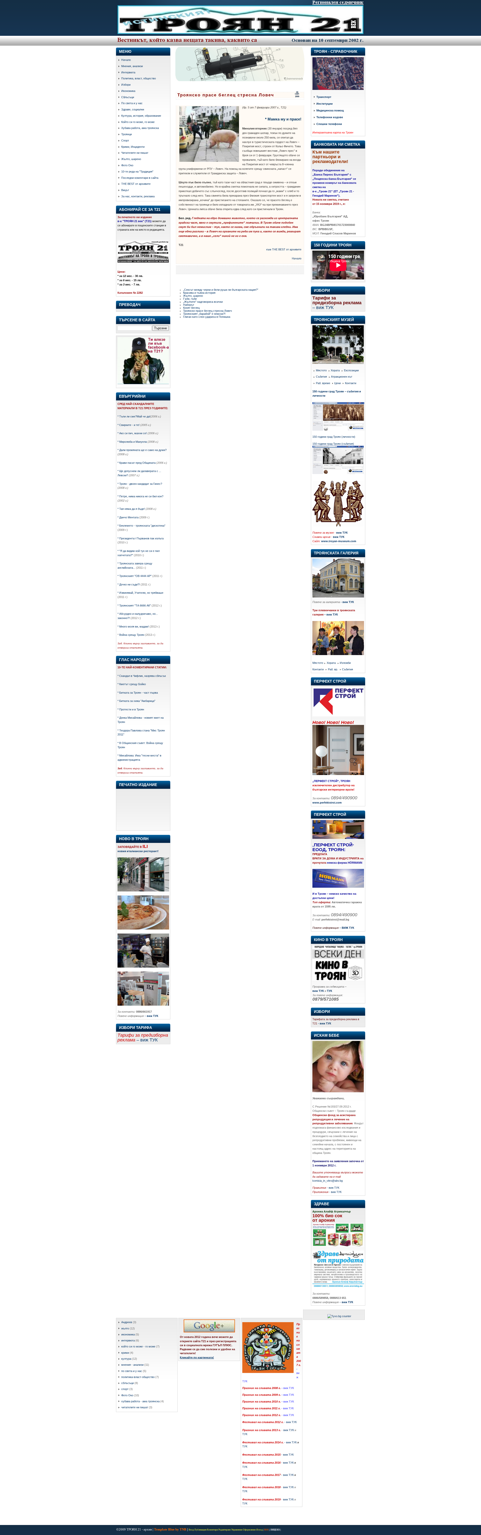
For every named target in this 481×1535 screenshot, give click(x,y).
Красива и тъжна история (199, 292)
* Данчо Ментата (128, 517)
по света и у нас (131, 1370)
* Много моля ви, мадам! (133, 626)
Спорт (125, 140)
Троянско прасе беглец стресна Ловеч (225, 95)
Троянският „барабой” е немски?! (204, 313)
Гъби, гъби (190, 298)
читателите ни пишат (134, 1407)
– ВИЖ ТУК (346, 927)
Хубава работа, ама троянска (140, 127)
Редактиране (224, 1529)
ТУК (244, 1434)
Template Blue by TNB (170, 1529)
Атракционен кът (341, 376)
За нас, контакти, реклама (138, 196)
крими (125, 1352)
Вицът (125, 190)
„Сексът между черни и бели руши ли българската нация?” (220, 289)
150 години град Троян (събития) (333, 443)
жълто (125, 1328)
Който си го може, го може (138, 121)
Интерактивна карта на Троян (332, 132)
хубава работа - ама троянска (140, 1401)
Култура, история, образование (141, 115)
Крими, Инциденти (133, 146)
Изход (259, 1529)
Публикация (200, 1529)
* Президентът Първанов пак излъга (140, 538)
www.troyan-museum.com (338, 541)
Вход (191, 1529)
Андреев (126, 1322)
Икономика (128, 90)
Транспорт (323, 96)
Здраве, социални (132, 109)
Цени (337, 383)
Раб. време (323, 383)
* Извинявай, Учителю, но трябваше (140, 592)
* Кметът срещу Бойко (131, 684)
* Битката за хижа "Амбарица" (136, 700)
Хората (335, 370)
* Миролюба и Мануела (132, 441)
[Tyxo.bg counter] (339, 1316)
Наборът (188, 304)
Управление (237, 1529)
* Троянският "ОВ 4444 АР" (134, 575)
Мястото (321, 370)
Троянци (126, 134)
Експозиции (351, 370)
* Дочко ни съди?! (128, 584)
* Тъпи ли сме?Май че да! (133, 416)
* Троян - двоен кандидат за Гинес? (139, 483)
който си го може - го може (138, 1346)
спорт (125, 1389)
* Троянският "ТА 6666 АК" (134, 605)
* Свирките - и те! (128, 424)
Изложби (345, 663)
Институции (324, 103)
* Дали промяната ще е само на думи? (142, 449)
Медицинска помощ (330, 110)
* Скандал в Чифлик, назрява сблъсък (141, 675)
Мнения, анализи (132, 66)
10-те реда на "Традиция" (137, 171)
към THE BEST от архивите (283, 249)
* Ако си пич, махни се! (132, 433)
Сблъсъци (127, 97)
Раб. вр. (333, 669)
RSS (266, 1529)
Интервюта (128, 72)
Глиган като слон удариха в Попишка (206, 316)
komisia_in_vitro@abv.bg (327, 1180)
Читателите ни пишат (134, 152)
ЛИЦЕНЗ (275, 1529)
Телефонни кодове (329, 117)
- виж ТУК (347, 601)
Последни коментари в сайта (139, 177)
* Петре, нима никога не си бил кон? (140, 496)
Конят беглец (191, 307)
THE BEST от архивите (136, 183)
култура (126, 1358)
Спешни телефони (329, 124)
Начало (126, 59)
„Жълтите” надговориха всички (203, 301)
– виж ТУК (331, 614)
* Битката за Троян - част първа (137, 692)
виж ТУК (342, 532)
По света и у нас (132, 103)
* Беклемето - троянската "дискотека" (141, 525)
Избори (126, 84)
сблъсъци (127, 1383)
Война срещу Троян (131, 634)
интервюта (128, 1340)
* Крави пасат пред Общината (136, 462)
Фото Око (127, 165)
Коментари (212, 1529)
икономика (128, 1334)
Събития (321, 376)
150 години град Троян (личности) (333, 436)
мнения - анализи (132, 1364)
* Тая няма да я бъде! (131, 508)
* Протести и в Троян (130, 709)
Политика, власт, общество (138, 78)
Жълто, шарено (131, 159)
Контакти (350, 383)
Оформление (249, 1529)
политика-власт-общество (138, 1376)
